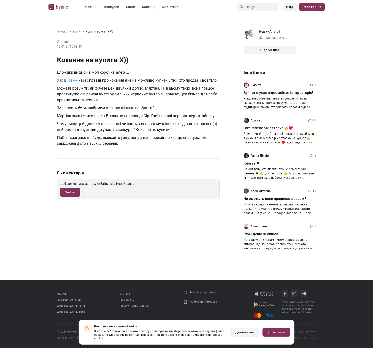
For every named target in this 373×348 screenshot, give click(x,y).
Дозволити (276, 332)
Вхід (289, 7)
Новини (62, 293)
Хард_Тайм (67, 80)
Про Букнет (128, 299)
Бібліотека (170, 7)
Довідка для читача (71, 305)
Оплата (125, 293)
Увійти (70, 192)
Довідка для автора (71, 311)
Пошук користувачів (134, 305)
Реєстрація (312, 7)
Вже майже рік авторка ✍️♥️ (268, 128)
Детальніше (244, 332)
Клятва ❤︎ (251, 163)
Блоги (130, 7)
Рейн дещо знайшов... (262, 234)
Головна (62, 31)
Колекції (148, 7)
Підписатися (269, 50)
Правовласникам (69, 299)
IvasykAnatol (269, 32)
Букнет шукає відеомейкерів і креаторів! (278, 93)
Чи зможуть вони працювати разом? (275, 199)
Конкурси (111, 7)
